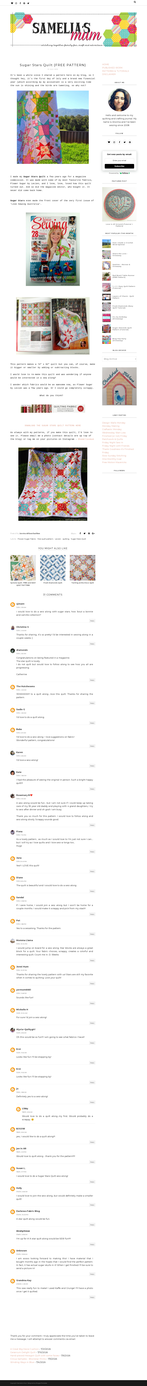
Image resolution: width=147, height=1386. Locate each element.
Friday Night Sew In (112, 442)
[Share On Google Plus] (93, 533)
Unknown (21, 1250)
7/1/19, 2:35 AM (21, 607)
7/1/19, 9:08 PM (21, 901)
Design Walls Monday (114, 423)
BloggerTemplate (41, 1383)
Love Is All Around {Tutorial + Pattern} (119, 225)
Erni (18, 1049)
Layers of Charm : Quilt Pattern (123, 297)
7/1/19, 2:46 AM (21, 630)
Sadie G (20, 709)
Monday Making (111, 426)
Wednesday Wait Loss (114, 432)
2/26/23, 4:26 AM (22, 1284)
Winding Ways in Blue (22, 1362)
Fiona (19, 831)
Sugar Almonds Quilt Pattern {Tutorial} (122, 329)
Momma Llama (24, 940)
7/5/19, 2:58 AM (21, 1092)
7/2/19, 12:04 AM (21, 1013)
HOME (105, 64)
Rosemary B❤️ (24, 795)
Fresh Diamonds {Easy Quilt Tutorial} (123, 307)
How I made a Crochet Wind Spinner (123, 243)
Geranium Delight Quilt (22, 1352)
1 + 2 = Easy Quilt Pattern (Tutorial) (124, 287)
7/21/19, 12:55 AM (21, 1254)
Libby (25, 1108)
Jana (18, 858)
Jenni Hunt (22, 966)
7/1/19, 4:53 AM (21, 713)
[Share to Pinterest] (89, 533)
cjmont (20, 604)
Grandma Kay (23, 1280)
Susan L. (21, 1168)
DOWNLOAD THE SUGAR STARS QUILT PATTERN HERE (53, 425)
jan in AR (21, 1148)
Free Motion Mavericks (114, 462)
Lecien (58, 539)
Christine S (22, 627)
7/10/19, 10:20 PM (22, 1215)
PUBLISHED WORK (112, 67)
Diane (19, 877)
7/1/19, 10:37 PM (21, 970)
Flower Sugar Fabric (27, 539)
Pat (18, 920)
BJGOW (20, 1128)
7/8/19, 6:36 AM (27, 1112)
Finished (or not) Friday (114, 436)
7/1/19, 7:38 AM (21, 775)
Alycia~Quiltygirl (25, 1029)
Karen (19, 752)
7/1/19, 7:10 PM (21, 835)
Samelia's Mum (22, 1383)
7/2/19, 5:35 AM (21, 1033)
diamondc (22, 650)
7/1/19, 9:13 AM (21, 799)
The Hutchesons (25, 686)
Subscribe (119, 166)
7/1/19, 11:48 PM (21, 993)
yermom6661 (23, 990)
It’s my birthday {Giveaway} (120, 318)
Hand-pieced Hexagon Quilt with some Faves (34, 1355)
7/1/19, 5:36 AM (21, 756)
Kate (18, 772)
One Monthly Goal (112, 459)
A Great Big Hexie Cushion (24, 1349)
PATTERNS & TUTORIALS (115, 71)
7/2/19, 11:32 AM (21, 1053)
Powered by (114, 173)
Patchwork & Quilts (112, 439)
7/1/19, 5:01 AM (21, 733)
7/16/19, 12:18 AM (21, 1234)
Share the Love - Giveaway (120, 254)
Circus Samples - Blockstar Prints (28, 1359)
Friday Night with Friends (115, 446)
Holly (19, 1188)
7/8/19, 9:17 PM (21, 1172)
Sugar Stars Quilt (78, 539)
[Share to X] (84, 533)
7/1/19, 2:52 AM (21, 653)
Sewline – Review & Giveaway (121, 265)
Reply (92, 621)
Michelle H (22, 1009)
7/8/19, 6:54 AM (21, 1132)
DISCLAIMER (109, 74)
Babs (19, 729)
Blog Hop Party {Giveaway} (119, 339)
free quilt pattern (45, 539)
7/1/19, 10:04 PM (21, 944)
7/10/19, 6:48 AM (22, 1191)
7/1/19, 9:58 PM (21, 924)
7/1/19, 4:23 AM (21, 690)
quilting (66, 539)
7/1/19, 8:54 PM (21, 881)
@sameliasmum (86, 439)
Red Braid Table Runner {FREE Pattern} (124, 276)
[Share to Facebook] (80, 533)
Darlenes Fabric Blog (28, 1211)
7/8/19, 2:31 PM (21, 1152)
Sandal (20, 897)
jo (17, 1088)
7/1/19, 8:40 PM (21, 861)
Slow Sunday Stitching (114, 455)
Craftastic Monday (112, 429)
